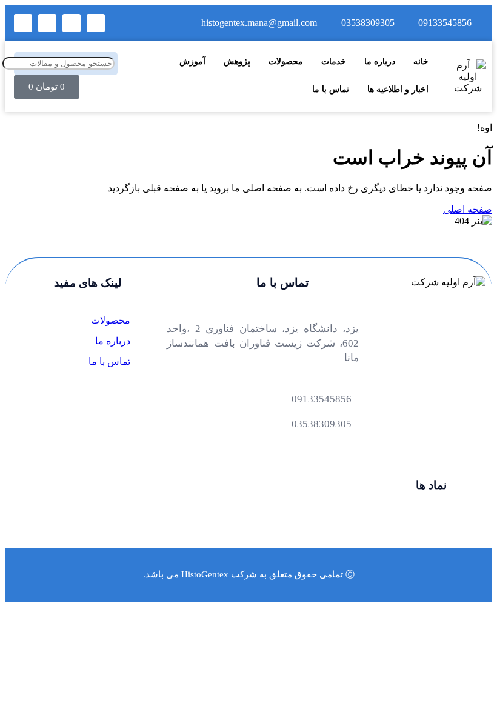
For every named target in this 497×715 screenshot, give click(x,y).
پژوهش (237, 61)
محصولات (286, 61)
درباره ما (379, 61)
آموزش (192, 61)
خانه (421, 61)
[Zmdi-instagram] (23, 23)
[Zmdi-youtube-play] (47, 23)
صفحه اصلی (467, 209)
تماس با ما (330, 89)
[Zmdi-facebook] (96, 23)
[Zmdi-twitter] (71, 23)
